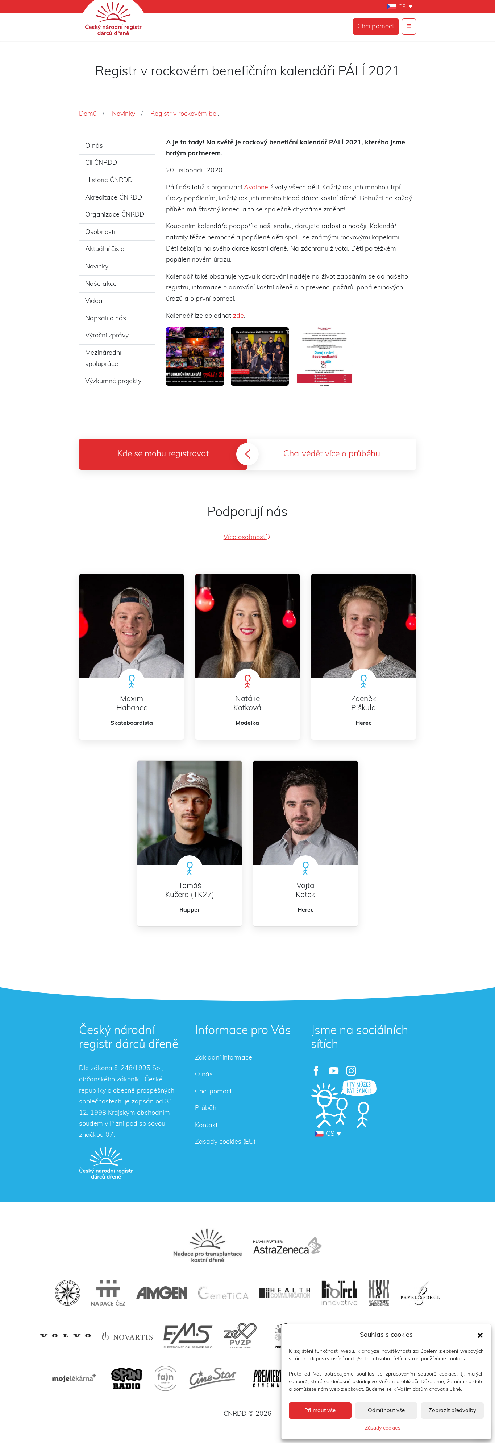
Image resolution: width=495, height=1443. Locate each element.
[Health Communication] (284, 1293)
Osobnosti (100, 232)
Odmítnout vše (386, 1410)
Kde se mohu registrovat (163, 454)
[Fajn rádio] (165, 1378)
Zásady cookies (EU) (225, 1142)
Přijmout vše (320, 1410)
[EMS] (188, 1335)
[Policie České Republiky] (67, 1293)
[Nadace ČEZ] (108, 1293)
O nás (94, 146)
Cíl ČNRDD (101, 163)
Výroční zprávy (107, 335)
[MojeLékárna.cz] (73, 1378)
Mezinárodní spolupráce (103, 358)
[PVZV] (240, 1335)
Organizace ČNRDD (114, 214)
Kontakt (206, 1125)
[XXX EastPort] (379, 1293)
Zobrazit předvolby (452, 1410)
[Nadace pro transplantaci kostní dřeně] (207, 1245)
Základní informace (223, 1057)
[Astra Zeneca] (287, 1245)
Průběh (205, 1108)
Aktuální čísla (105, 249)
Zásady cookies (382, 1428)
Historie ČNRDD (109, 180)
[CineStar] (212, 1378)
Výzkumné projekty (113, 381)
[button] (480, 1335)
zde (238, 316)
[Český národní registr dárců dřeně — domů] (106, 1162)
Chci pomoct (375, 26)
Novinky (96, 266)
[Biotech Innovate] (339, 1293)
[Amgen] (161, 1292)
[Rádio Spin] (126, 1378)
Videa (94, 301)
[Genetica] (223, 1292)
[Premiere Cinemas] (268, 1378)
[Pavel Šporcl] (420, 1293)
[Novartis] (127, 1336)
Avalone (256, 187)
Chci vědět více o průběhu (331, 454)
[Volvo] (65, 1336)
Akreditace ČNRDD (113, 197)
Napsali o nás (105, 318)
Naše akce (101, 284)
